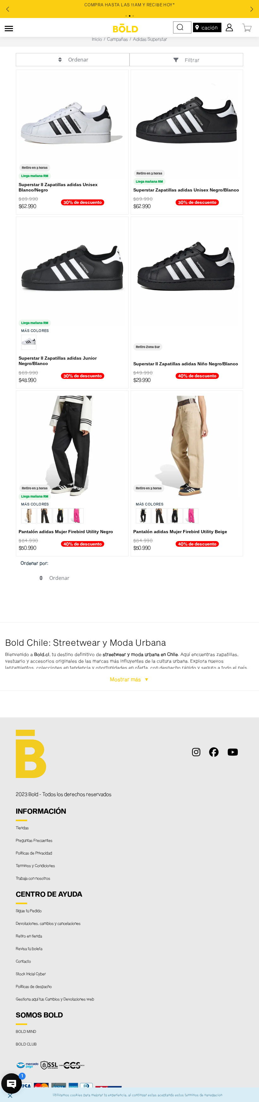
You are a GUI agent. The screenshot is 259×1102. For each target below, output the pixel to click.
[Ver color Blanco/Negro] (28, 342)
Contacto (23, 961)
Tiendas (22, 827)
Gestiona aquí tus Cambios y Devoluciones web (55, 999)
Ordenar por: (34, 563)
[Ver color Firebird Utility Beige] (28, 515)
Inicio (97, 39)
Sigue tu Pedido (29, 910)
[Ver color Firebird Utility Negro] (143, 515)
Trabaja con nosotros (33, 878)
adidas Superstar (150, 39)
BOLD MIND (26, 1031)
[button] (129, 656)
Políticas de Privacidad (34, 853)
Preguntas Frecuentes (34, 840)
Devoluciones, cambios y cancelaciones (48, 923)
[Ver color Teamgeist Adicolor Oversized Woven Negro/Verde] (60, 515)
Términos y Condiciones (35, 865)
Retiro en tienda (29, 936)
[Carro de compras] (247, 27)
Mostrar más (126, 679)
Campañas (117, 39)
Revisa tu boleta (29, 948)
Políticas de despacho (34, 986)
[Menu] (9, 27)
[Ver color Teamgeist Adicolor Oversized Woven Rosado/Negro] (76, 515)
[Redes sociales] (198, 754)
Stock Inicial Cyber (31, 973)
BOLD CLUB (26, 1044)
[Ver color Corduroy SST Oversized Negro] (44, 515)
